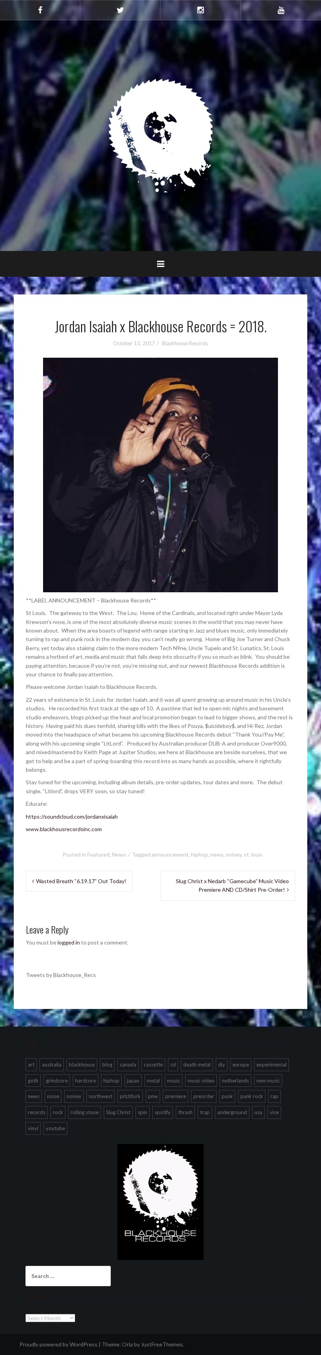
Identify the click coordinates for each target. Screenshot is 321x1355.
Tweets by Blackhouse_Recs (61, 974)
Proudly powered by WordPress (58, 1344)
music (173, 1080)
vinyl (33, 1128)
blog (107, 1064)
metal (153, 1080)
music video (201, 1080)
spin (142, 1112)
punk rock (251, 1096)
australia (51, 1064)
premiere (175, 1096)
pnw (153, 1096)
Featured (98, 854)
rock (58, 1112)
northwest (100, 1096)
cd (173, 1064)
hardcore (85, 1080)
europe (241, 1064)
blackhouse (82, 1064)
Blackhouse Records (185, 343)
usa (258, 1112)
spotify (163, 1112)
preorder (203, 1096)
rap (274, 1096)
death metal (197, 1064)
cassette (153, 1064)
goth (33, 1080)
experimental (271, 1064)
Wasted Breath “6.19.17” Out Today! (81, 881)
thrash (185, 1112)
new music (268, 1080)
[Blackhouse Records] (161, 135)
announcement (170, 854)
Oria (127, 1344)
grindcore (57, 1080)
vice (274, 1112)
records (36, 1112)
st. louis (253, 854)
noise (53, 1096)
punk (227, 1096)
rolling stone (84, 1112)
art (31, 1064)
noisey (234, 854)
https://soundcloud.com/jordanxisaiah (72, 816)
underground (232, 1112)
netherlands (235, 1080)
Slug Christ (118, 1112)
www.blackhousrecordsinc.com (64, 829)
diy (221, 1064)
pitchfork (130, 1096)
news (217, 854)
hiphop (199, 854)
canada (128, 1064)
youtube (55, 1128)
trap (205, 1112)
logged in (69, 942)
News (119, 854)
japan (133, 1080)
